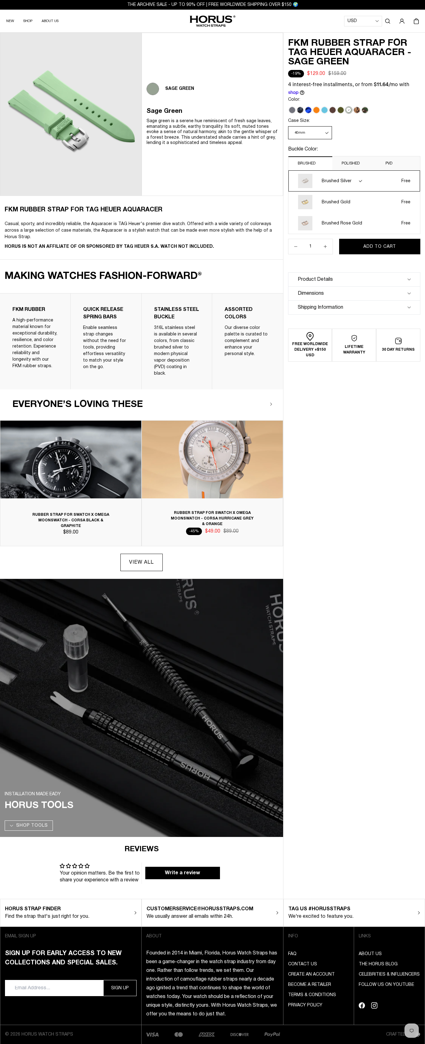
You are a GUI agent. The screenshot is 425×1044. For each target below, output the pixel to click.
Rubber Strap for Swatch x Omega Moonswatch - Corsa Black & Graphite (70, 520)
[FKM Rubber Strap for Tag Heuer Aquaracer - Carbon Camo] (300, 110)
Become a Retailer (309, 985)
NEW (10, 21)
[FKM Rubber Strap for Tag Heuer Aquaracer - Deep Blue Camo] (308, 110)
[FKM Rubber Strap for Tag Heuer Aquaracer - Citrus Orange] (316, 110)
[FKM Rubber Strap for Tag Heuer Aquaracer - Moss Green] (341, 110)
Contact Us (302, 964)
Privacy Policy (305, 1005)
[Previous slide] (253, 404)
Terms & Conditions (312, 995)
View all (141, 562)
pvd (388, 163)
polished (351, 163)
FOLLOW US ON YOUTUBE (386, 985)
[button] (387, 21)
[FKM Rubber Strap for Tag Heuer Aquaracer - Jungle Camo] (365, 110)
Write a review (182, 873)
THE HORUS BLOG (378, 964)
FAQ (292, 954)
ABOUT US (50, 21)
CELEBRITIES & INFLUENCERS (389, 974)
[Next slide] (271, 404)
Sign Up (120, 988)
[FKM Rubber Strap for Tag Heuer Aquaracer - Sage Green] (349, 110)
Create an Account (311, 974)
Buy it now (380, 262)
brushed (306, 163)
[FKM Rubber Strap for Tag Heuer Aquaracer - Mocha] (332, 110)
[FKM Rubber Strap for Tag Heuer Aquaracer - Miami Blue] (324, 110)
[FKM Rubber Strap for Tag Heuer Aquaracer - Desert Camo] (357, 110)
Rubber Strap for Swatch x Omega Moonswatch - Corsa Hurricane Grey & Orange (212, 518)
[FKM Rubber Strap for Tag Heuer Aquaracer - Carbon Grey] (292, 110)
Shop (27, 21)
